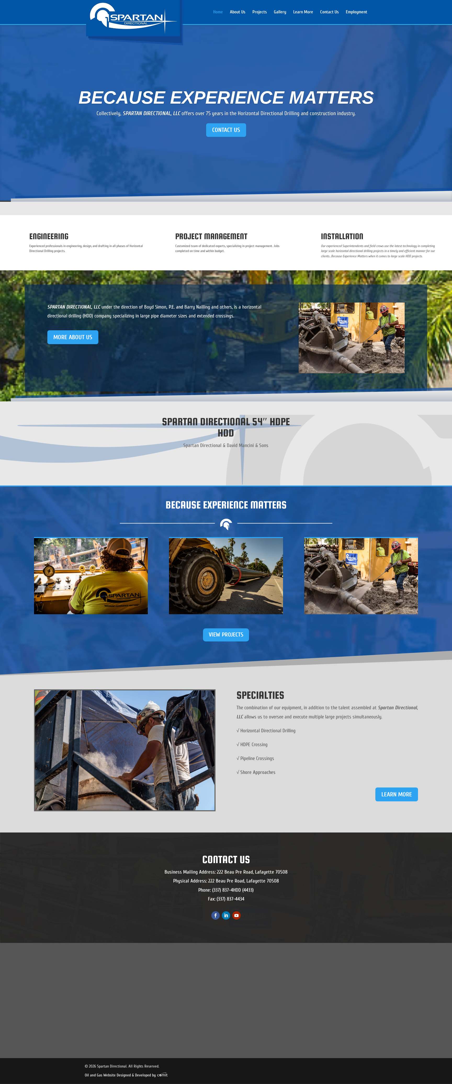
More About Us (72, 337)
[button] (164, 987)
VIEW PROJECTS (226, 634)
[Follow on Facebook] (215, 915)
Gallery (280, 12)
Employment (356, 12)
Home (218, 12)
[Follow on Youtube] (236, 915)
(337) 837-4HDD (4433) (233, 890)
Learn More (303, 12)
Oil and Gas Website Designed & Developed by (121, 1075)
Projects (259, 12)
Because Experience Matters (226, 97)
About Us (237, 12)
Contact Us (329, 12)
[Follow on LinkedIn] (226, 915)
